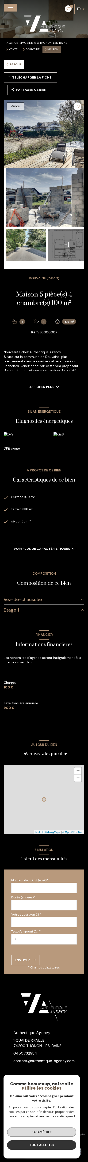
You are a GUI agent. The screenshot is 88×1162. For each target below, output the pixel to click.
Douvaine (33, 49)
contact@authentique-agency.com (44, 1060)
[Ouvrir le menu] (10, 8)
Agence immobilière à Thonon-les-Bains (37, 43)
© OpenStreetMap (72, 832)
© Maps (52, 832)
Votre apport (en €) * (26, 915)
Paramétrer (42, 1132)
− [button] (78, 778)
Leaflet (39, 832)
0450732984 (25, 1053)
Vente (13, 49)
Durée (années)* (23, 897)
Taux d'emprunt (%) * (26, 931)
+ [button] (78, 771)
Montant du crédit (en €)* (29, 880)
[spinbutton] (44, 939)
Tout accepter (41, 1145)
